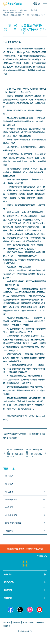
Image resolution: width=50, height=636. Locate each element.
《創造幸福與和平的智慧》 (12, 12)
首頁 (4, 10)
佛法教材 (33, 10)
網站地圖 (6, 622)
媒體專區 (6, 626)
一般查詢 (40, 622)
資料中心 (13, 10)
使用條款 (16, 622)
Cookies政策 (28, 622)
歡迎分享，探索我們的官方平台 (25, 548)
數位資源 (23, 10)
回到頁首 (40, 556)
